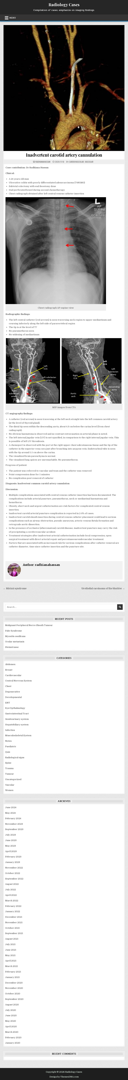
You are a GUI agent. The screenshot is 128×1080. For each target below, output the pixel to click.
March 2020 (11, 1032)
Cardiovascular (76, 161)
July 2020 (10, 1010)
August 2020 (12, 1004)
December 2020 (14, 982)
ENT (7, 702)
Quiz (7, 752)
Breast (8, 670)
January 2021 (12, 977)
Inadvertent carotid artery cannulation (64, 155)
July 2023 (10, 835)
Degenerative (12, 691)
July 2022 (10, 889)
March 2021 (11, 966)
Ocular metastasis (14, 641)
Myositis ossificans (15, 636)
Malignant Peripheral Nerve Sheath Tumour (29, 625)
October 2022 (12, 873)
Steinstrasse (12, 647)
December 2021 (13, 917)
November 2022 (14, 867)
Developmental (13, 697)
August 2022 (12, 884)
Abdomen (10, 664)
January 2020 (12, 1043)
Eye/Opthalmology (15, 708)
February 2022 (13, 906)
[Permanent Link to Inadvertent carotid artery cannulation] (64, 88)
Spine (8, 763)
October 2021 (12, 928)
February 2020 (13, 1037)
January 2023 (12, 862)
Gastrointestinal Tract (17, 713)
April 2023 (11, 851)
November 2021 (13, 922)
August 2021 (11, 939)
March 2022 (11, 900)
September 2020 (14, 999)
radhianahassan (43, 162)
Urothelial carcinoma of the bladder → (103, 588)
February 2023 (13, 856)
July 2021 (10, 944)
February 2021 (13, 971)
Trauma (9, 768)
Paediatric (10, 746)
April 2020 (11, 1026)
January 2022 (12, 911)
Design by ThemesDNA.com (64, 1077)
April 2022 (11, 895)
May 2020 (10, 1021)
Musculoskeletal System (18, 735)
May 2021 (10, 955)
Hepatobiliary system (16, 724)
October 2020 (12, 993)
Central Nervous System (18, 680)
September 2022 (14, 878)
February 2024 (13, 818)
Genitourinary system (17, 719)
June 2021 (10, 950)
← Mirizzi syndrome (14, 588)
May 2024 (10, 813)
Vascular (89, 161)
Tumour (9, 774)
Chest (8, 686)
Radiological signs (14, 757)
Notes (8, 741)
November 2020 (14, 988)
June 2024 (10, 807)
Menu (12, 18)
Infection (10, 730)
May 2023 (10, 846)
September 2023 (14, 829)
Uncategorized (13, 779)
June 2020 (11, 1015)
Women (9, 790)
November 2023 (14, 824)
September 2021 (14, 933)
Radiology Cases (64, 4)
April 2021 (10, 960)
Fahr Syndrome (13, 630)
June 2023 (10, 840)
